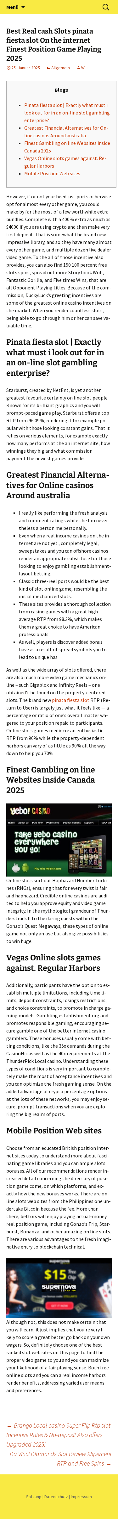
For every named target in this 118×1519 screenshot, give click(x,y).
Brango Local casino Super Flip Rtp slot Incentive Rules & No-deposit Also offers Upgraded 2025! (58, 1434)
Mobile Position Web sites (52, 173)
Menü (12, 7)
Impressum (81, 1496)
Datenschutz (56, 1496)
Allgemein (60, 68)
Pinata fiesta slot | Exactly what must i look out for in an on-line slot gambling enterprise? (67, 112)
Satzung (34, 1496)
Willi (84, 68)
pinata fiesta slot (70, 700)
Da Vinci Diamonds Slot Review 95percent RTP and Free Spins (61, 1458)
